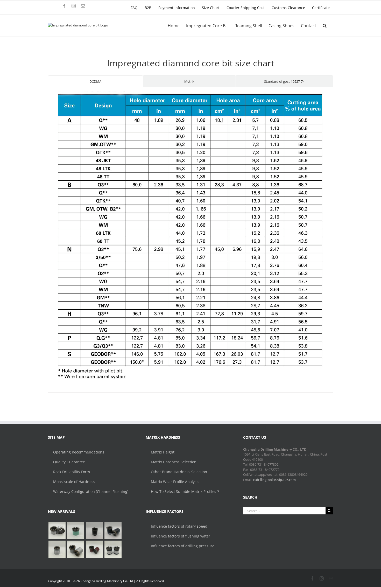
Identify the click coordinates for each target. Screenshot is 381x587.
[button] (325, 26)
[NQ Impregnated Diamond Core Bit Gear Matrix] (75, 549)
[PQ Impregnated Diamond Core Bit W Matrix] (94, 530)
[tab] (95, 81)
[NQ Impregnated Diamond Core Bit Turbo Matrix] (94, 549)
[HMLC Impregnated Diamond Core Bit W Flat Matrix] (57, 530)
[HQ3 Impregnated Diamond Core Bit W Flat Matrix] (57, 549)
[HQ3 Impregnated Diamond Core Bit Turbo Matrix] (113, 530)
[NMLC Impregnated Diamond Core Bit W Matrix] (75, 530)
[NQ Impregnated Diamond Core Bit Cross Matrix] (113, 549)
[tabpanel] (190, 240)
